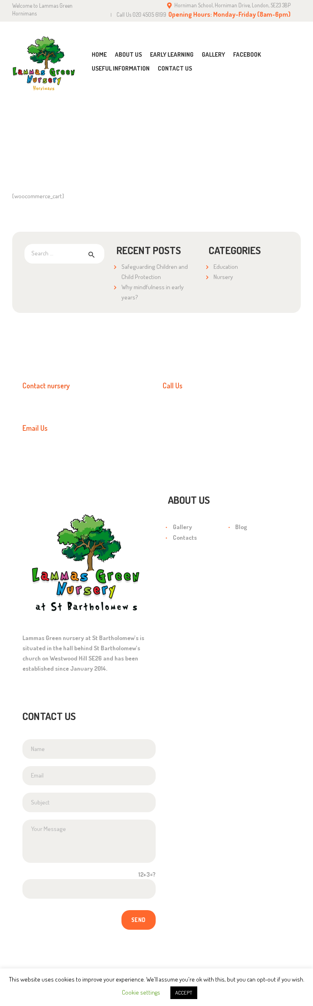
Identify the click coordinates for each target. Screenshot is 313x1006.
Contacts (185, 537)
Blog (241, 527)
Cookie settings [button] (141, 992)
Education (226, 266)
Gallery (182, 527)
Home (145, 142)
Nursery (223, 277)
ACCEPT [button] (183, 992)
